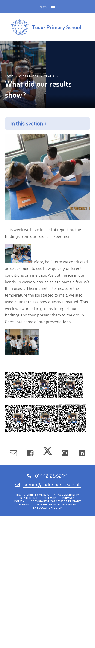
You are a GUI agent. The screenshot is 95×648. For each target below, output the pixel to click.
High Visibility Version (34, 494)
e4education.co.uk (47, 507)
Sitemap (50, 498)
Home (9, 76)
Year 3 (49, 76)
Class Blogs (28, 76)
